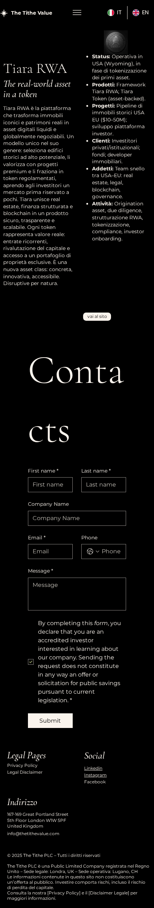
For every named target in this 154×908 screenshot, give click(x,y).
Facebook (95, 781)
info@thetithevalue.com (33, 833)
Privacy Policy (22, 765)
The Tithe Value (31, 13)
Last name (96, 471)
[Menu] (77, 12)
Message (40, 571)
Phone (89, 537)
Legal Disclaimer (25, 772)
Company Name (48, 504)
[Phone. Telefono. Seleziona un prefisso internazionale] (93, 551)
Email (36, 537)
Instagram (95, 775)
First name (43, 471)
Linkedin (93, 768)
